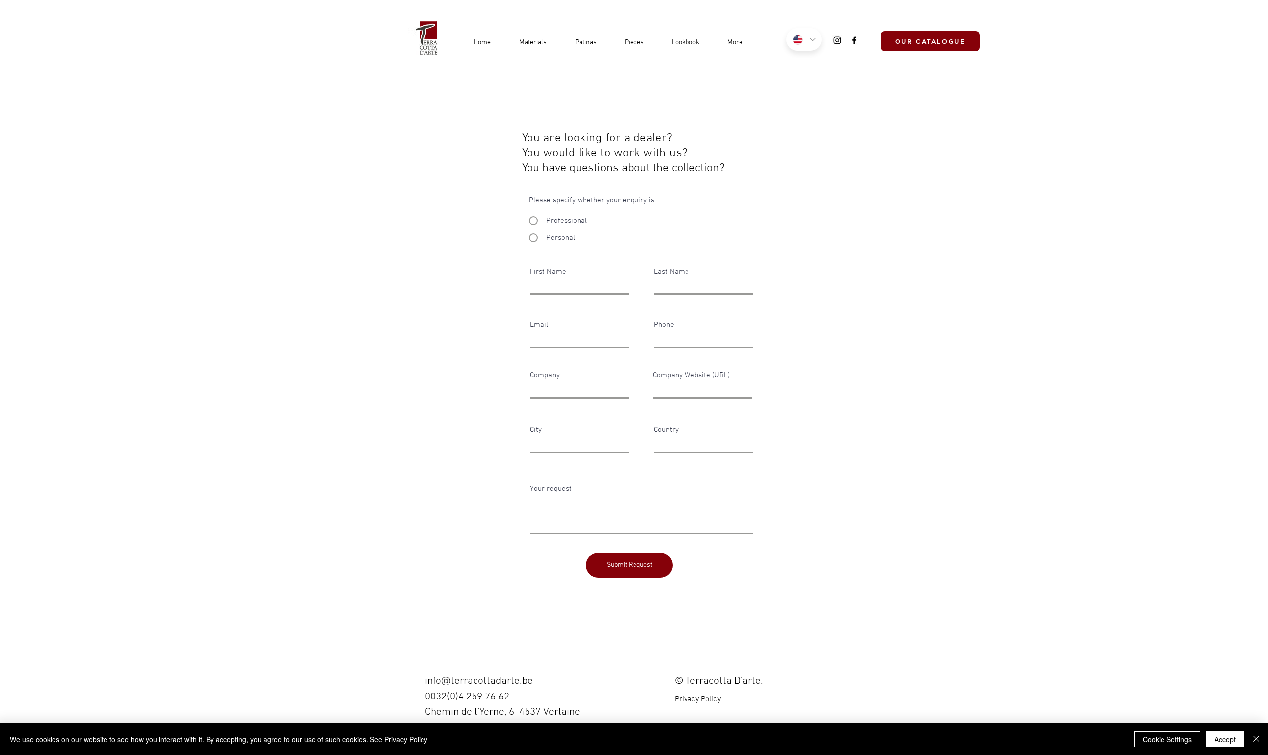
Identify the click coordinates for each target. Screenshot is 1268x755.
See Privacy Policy (398, 739)
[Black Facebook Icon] (854, 40)
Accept (1225, 739)
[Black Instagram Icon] (837, 40)
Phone (664, 325)
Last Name (671, 272)
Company (545, 375)
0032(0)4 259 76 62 (467, 697)
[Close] (1256, 739)
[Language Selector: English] (804, 39)
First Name (548, 272)
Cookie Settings (1167, 739)
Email (539, 325)
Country (666, 430)
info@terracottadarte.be (479, 681)
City (536, 430)
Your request (551, 489)
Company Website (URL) (691, 375)
